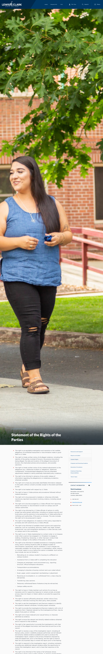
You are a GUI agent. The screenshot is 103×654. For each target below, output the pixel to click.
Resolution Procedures (76, 467)
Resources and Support (77, 451)
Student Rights (74, 459)
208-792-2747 (75, 499)
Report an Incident (75, 455)
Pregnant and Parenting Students (79, 463)
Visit (61, 4)
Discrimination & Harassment (18, 428)
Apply (46, 4)
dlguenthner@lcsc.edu (77, 502)
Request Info (54, 4)
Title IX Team (74, 476)
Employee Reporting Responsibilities (76, 472)
